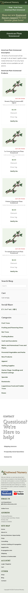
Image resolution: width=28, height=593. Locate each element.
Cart (2, 567)
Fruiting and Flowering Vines (12, 328)
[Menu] (26, 2)
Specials (5, 377)
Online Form (5, 508)
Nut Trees (5, 332)
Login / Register (6, 564)
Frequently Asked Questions (14, 451)
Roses (4, 393)
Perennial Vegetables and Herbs (13, 352)
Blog (2, 577)
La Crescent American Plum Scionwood (14, 152)
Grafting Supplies (8, 366)
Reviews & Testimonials (8, 556)
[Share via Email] (18, 309)
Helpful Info (5, 547)
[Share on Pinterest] (8, 309)
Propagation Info (6, 550)
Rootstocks (6, 381)
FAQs (3, 538)
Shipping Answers (10, 446)
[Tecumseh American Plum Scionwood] (14, 237)
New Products (7, 357)
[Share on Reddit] (10, 309)
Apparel (4, 361)
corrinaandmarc (9, 503)
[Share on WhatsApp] (12, 309)
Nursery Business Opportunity (10, 535)
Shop (2, 574)
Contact (3, 580)
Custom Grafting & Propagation (11, 544)
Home (3, 529)
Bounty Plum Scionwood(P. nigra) (14, 102)
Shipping (4, 553)
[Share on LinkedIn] (6, 309)
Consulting (4, 541)
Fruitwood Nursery (10, 2)
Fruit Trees (6, 323)
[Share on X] (4, 309)
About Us (4, 532)
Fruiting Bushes (7, 336)
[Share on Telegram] (14, 309)
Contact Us (8, 457)
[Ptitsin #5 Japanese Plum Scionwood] (14, 187)
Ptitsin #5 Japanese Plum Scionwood (14, 202)
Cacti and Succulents (9, 341)
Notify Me (14, 121)
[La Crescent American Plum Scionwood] (14, 137)
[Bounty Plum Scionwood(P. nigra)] (14, 87)
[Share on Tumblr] (16, 309)
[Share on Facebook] (2, 309)
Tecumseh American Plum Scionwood (14, 252)
